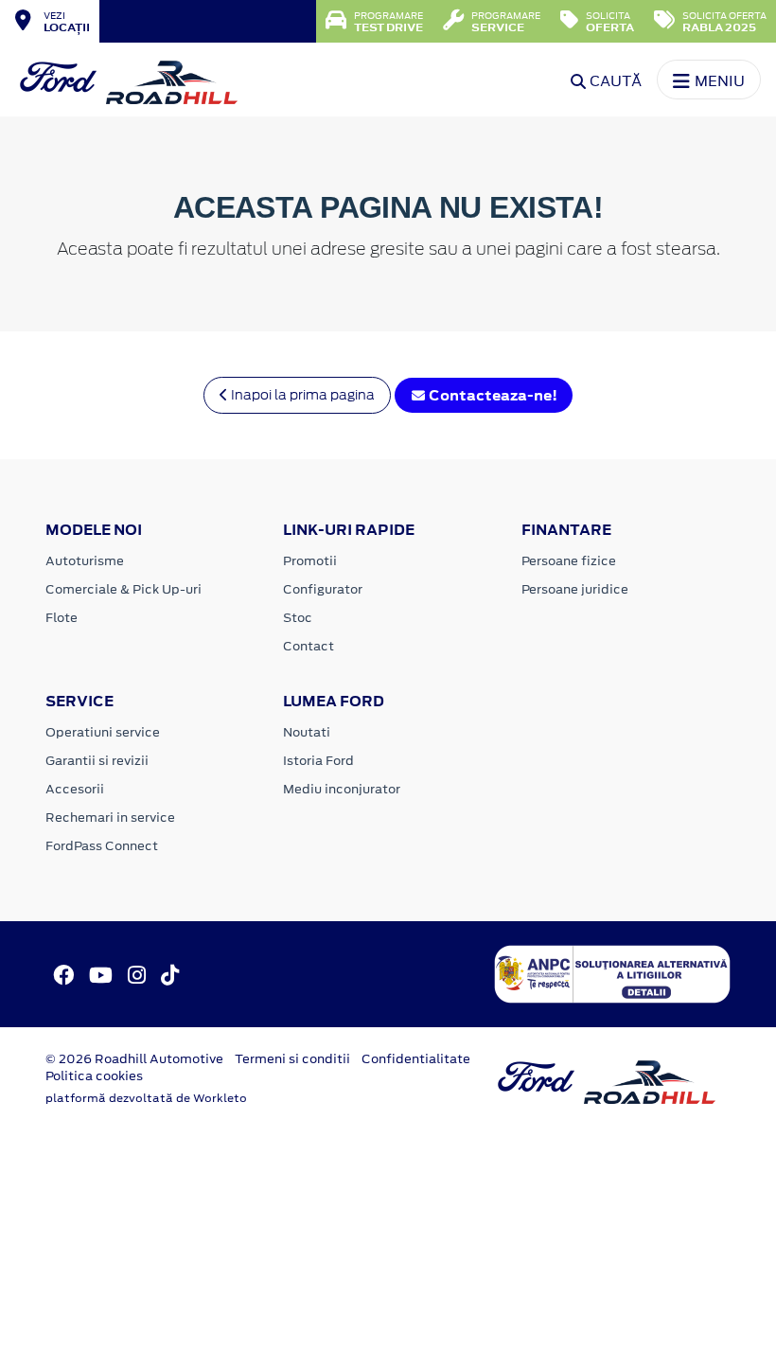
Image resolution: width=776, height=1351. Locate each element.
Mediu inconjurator (341, 789)
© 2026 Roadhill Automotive (134, 1059)
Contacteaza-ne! (491, 395)
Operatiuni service (102, 732)
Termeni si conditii (292, 1059)
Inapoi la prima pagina (301, 394)
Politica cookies (94, 1076)
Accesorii (74, 789)
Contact (308, 646)
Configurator (322, 589)
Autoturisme (84, 561)
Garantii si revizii (97, 761)
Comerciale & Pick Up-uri (123, 589)
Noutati (306, 732)
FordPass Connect (101, 846)
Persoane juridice (574, 589)
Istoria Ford (318, 761)
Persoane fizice (568, 561)
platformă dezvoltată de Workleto (146, 1098)
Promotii (310, 561)
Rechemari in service (110, 818)
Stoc (297, 618)
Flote (61, 618)
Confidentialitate (416, 1059)
